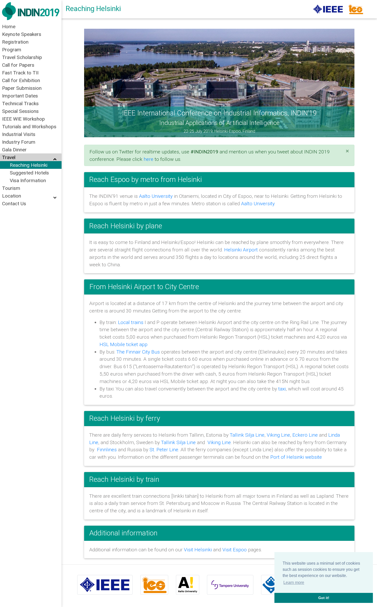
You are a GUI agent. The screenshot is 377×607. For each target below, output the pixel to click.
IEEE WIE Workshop (23, 119)
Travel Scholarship (22, 57)
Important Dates (20, 96)
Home (8, 26)
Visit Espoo (234, 549)
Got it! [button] (323, 598)
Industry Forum (18, 142)
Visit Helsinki (198, 549)
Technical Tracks (20, 103)
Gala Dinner (14, 149)
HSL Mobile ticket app (123, 344)
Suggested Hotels (29, 173)
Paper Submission (22, 88)
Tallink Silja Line (247, 435)
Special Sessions (20, 111)
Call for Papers (18, 65)
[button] (104, 83)
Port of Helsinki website (296, 457)
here (148, 159)
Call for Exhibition (21, 80)
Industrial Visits (18, 134)
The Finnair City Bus (138, 352)
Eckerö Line (305, 435)
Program (11, 49)
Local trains (130, 322)
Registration (15, 42)
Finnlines (107, 449)
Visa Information (28, 180)
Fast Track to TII (20, 73)
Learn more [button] (293, 582)
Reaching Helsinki (28, 165)
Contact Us (14, 203)
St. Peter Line (164, 449)
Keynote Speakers (21, 34)
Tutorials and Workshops (29, 126)
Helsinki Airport (241, 250)
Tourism (11, 188)
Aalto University (156, 196)
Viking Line (278, 435)
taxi (282, 389)
